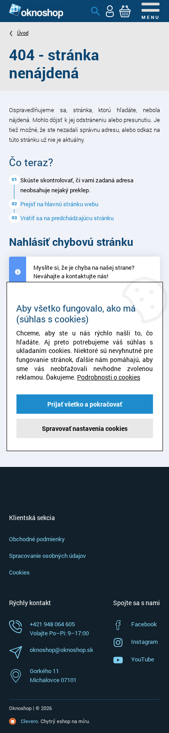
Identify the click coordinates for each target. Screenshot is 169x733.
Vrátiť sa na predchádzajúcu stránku (67, 218)
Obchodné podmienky (37, 539)
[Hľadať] (95, 11)
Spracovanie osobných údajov (47, 556)
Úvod (22, 32)
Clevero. (30, 721)
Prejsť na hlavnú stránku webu (59, 204)
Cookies (19, 572)
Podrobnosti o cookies (108, 377)
